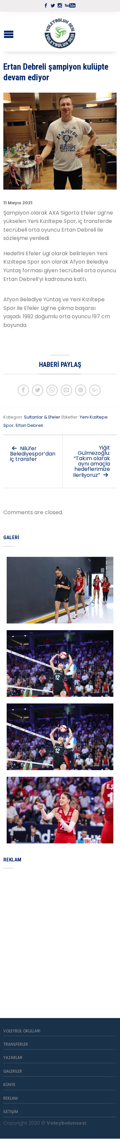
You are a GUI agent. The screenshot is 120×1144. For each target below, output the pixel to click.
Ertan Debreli (29, 425)
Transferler (15, 1044)
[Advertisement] (60, 935)
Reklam (10, 1098)
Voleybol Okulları (21, 1031)
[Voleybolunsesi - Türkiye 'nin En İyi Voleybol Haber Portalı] (60, 31)
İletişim (10, 1111)
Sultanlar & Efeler (42, 417)
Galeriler (12, 1071)
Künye (9, 1084)
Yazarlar (12, 1057)
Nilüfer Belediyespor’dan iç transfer (32, 454)
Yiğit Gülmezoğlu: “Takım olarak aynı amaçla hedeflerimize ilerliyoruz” (91, 461)
